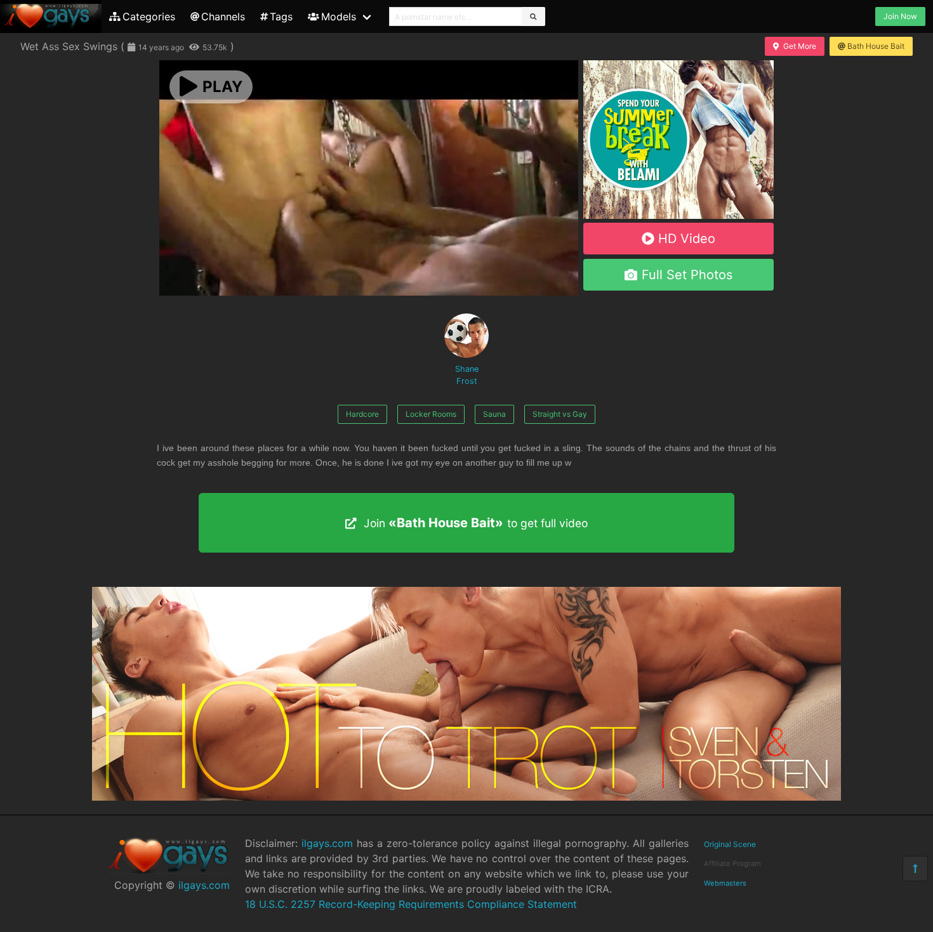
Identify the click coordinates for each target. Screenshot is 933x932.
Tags (281, 16)
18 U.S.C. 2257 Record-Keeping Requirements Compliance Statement (411, 904)
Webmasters (725, 883)
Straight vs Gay (560, 414)
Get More (799, 46)
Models (338, 16)
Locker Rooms (431, 414)
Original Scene (730, 844)
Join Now (900, 16)
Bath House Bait (875, 46)
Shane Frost (467, 375)
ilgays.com (204, 885)
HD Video (686, 238)
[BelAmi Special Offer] (678, 215)
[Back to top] (915, 868)
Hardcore (362, 414)
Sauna (494, 414)
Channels (223, 16)
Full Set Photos (687, 274)
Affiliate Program (732, 863)
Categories (148, 16)
